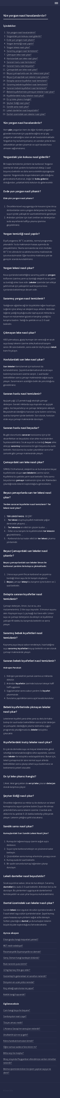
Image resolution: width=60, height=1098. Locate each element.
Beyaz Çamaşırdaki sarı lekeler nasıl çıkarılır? (28, 77)
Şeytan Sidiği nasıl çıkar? (18, 103)
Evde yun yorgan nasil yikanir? (21, 39)
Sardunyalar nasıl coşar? (15, 1016)
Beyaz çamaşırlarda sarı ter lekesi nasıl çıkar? (28, 73)
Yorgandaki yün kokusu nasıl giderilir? (24, 36)
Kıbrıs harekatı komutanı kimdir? (18, 1040)
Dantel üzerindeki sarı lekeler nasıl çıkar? (26, 114)
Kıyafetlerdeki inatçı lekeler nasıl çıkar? (25, 95)
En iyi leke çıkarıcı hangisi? (19, 99)
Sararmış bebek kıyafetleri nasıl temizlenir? (27, 84)
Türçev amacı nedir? (13, 1022)
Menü (55, 3)
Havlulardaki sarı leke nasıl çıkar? (22, 58)
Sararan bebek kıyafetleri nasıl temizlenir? (27, 88)
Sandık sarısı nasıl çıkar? (18, 106)
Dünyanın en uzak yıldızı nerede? (18, 982)
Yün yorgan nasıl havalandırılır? (21, 32)
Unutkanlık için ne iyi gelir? (15, 1034)
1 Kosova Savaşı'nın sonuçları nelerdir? (21, 1028)
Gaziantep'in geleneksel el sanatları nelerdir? (24, 976)
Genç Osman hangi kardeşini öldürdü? (21, 957)
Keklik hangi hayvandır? (14, 994)
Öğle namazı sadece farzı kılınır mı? (20, 1046)
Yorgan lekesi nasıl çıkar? (18, 47)
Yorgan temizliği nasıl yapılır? (20, 43)
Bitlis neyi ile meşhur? (13, 1053)
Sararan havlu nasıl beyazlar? (20, 65)
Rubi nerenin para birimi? (15, 963)
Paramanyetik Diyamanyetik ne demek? (22, 951)
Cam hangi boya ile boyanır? (16, 1010)
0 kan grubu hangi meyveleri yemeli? (20, 939)
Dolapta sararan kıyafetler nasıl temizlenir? (27, 80)
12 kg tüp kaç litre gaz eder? (16, 969)
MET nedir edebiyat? (13, 945)
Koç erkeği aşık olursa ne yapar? (18, 988)
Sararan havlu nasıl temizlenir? (21, 62)
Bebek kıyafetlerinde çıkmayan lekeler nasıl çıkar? (31, 91)
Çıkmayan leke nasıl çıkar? (19, 54)
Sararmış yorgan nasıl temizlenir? (22, 51)
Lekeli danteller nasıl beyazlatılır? (23, 110)
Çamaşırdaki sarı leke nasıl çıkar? (22, 69)
